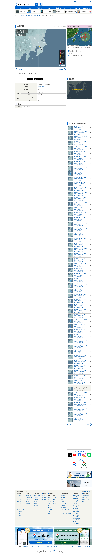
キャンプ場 (63, 507)
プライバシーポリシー (57, 546)
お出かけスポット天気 (66, 513)
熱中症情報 (76, 509)
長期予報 (19, 503)
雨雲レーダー (20, 505)
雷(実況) (28, 503)
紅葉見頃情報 (76, 512)
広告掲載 (79, 546)
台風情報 (36, 503)
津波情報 (36, 499)
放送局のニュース (86, 499)
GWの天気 (76, 502)
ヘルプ (90, 1)
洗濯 (49, 497)
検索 (37, 4)
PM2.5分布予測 (20, 509)
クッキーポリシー (69, 546)
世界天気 (19, 497)
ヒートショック (76, 516)
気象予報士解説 (85, 495)
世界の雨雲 (19, 511)
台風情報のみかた (73, 50)
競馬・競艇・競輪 (65, 509)
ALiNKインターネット (35, 546)
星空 (49, 503)
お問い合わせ (86, 546)
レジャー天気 (67, 8)
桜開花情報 (76, 499)
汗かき (54, 497)
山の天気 (63, 495)
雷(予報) (18, 513)
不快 (54, 499)
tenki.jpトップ (77, 1)
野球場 (62, 501)
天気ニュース (86, 8)
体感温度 (50, 509)
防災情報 (39, 8)
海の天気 (63, 497)
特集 (83, 501)
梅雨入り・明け (76, 506)
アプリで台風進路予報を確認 (75, 55)
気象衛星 (44, 497)
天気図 (49, 8)
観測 (30, 8)
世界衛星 (44, 499)
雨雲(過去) (28, 495)
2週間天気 (19, 501)
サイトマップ (84, 1)
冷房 (54, 501)
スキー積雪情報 (76, 519)
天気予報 (20, 8)
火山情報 (36, 501)
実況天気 (28, 499)
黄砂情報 (19, 517)
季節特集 (77, 8)
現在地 (40, 5)
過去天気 (28, 501)
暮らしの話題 (85, 497)
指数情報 (58, 8)
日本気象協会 (25, 546)
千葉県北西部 (41, 86)
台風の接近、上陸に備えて (75, 51)
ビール (54, 505)
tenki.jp (20, 5)
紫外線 (49, 507)
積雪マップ (19, 507)
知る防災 (71, 53)
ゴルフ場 (63, 505)
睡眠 (49, 513)
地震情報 (37, 497)
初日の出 (76, 522)
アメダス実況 (29, 497)
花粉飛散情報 (76, 496)
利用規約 (47, 546)
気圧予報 (19, 499)
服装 (49, 499)
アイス (54, 503)
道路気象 (19, 515)
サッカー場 (63, 503)
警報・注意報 (37, 495)
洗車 (49, 511)
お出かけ (50, 501)
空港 (62, 499)
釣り (62, 511)
